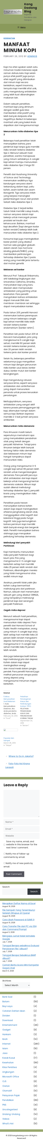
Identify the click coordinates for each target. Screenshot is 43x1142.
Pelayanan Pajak (11, 1095)
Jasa (4, 1053)
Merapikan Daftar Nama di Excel (18, 903)
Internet (6, 1043)
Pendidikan (8, 1100)
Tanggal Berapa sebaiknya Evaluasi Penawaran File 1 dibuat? (20, 947)
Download (7, 1020)
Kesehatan (9, 38)
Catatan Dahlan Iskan (13, 1010)
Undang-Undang (11, 1114)
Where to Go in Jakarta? (21, 756)
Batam (5, 1001)
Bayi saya (7, 1006)
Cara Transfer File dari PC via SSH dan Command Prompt (19, 928)
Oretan (6, 1086)
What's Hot (7, 1123)
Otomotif (7, 1090)
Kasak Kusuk (8, 1057)
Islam (5, 1048)
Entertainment (9, 1025)
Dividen (6, 1015)
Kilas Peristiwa (9, 1067)
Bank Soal (7, 996)
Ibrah (5, 1039)
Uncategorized (10, 1109)
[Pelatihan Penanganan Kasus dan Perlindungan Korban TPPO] (28, 711)
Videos (5, 1118)
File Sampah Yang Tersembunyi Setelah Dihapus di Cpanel (18, 912)
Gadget (6, 1029)
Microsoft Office (10, 1076)
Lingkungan (8, 1072)
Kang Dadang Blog (30, 7)
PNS (4, 1104)
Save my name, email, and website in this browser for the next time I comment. (21, 844)
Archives (6, 980)
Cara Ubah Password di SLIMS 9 (18, 919)
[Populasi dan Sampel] (11, 733)
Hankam (6, 1034)
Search (6, 886)
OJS (4, 1081)
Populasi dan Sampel (9, 739)
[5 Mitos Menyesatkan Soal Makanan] (12, 707)
